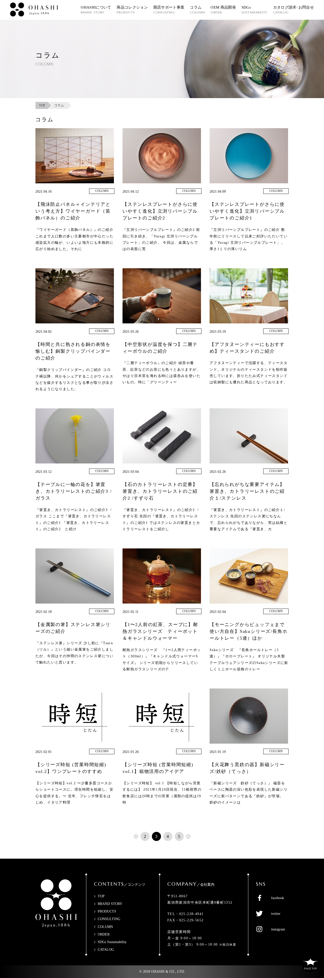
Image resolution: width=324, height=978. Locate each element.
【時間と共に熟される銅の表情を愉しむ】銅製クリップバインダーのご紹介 (73, 351)
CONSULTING (109, 919)
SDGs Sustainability (112, 942)
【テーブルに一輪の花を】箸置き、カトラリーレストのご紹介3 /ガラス (73, 491)
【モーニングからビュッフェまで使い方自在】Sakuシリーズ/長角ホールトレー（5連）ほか (248, 631)
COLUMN (102, 191)
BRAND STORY (110, 904)
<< (136, 836)
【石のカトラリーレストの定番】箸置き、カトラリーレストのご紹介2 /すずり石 (160, 491)
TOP (101, 896)
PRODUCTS (107, 911)
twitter (275, 914)
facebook (277, 898)
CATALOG (106, 949)
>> (188, 836)
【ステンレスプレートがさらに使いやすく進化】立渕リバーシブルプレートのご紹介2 (160, 211)
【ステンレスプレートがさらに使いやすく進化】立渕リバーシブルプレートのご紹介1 (247, 211)
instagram (278, 929)
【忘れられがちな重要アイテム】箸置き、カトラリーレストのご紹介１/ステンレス (247, 491)
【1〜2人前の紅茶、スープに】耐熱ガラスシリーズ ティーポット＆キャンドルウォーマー (160, 631)
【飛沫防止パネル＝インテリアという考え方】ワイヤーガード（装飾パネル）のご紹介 (73, 211)
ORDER (104, 934)
